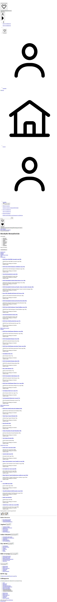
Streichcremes (2, 257)
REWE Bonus (5, 528)
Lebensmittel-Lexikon (6, 557)
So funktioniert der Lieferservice (8, 537)
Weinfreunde (5, 569)
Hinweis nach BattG (6, 587)
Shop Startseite (3, 228)
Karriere (4, 548)
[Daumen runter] (6, 513)
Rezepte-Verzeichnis (6, 558)
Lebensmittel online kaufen (7, 536)
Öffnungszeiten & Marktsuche (8, 559)
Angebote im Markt (6, 526)
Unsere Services (5, 529)
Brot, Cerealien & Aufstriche (5, 229)
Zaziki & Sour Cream (4, 445)
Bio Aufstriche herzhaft (7, 519)
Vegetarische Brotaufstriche (7, 521)
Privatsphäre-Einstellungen (7, 586)
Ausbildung (5, 549)
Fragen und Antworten (7, 556)
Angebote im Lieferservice (7, 527)
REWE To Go (5, 567)
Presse (4, 550)
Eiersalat (1, 406)
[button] (3, 324)
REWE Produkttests (6, 531)
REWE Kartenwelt (6, 568)
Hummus (2, 329)
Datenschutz (5, 583)
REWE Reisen (5, 566)
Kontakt (4, 551)
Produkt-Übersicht (6, 539)
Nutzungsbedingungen (7, 585)
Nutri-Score (5, 561)
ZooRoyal (4, 570)
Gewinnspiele (5, 530)
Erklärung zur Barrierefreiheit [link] (7, 591)
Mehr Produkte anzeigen (4, 328)
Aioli (1, 481)
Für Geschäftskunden (6, 540)
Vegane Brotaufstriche (6, 520)
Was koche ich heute (6, 560)
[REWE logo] (2, 90)
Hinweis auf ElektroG (6, 588)
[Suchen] (12, 218)
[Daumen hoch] (2, 513)
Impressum (5, 584)
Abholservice (5, 538)
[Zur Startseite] (4, 2)
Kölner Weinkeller (6, 571)
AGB (4, 582)
